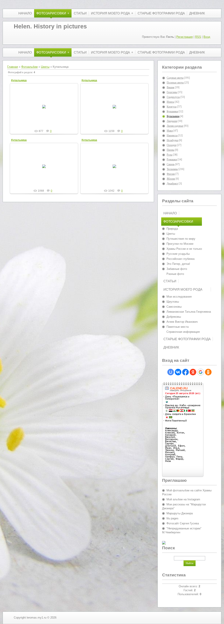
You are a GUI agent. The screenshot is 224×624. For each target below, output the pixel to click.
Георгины (172, 92)
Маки (170, 130)
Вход (206, 36)
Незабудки (172, 140)
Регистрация (184, 36)
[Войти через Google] (200, 372)
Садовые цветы (175, 77)
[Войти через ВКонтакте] (178, 372)
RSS (198, 36)
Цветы (45, 66)
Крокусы (172, 106)
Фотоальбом (29, 66)
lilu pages (172, 518)
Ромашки (172, 159)
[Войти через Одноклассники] (208, 372)
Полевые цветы (175, 82)
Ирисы (170, 101)
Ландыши (172, 121)
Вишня (170, 87)
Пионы (170, 149)
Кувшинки (172, 111)
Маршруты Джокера (179, 513)
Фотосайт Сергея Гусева (182, 523)
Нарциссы (172, 135)
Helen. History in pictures (50, 26)
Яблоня (171, 178)
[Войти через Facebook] (185, 372)
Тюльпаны (172, 169)
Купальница (19, 80)
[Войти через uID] (170, 372)
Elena (45, 110)
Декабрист (172, 183)
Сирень (171, 164)
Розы (169, 154)
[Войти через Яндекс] (193, 372)
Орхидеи (171, 145)
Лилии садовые (175, 125)
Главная (12, 66)
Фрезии (171, 173)
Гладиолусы (173, 97)
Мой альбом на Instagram (183, 499)
